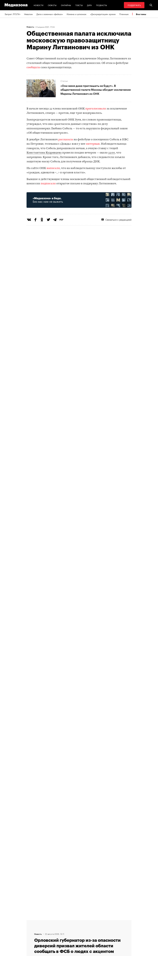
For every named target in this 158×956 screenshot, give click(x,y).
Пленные (124, 14)
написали (53, 168)
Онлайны (66, 5)
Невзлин (28, 14)
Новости (39, 5)
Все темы (141, 14)
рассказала (65, 139)
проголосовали (95, 108)
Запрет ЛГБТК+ (12, 14)
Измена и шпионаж (76, 14)
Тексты (79, 5)
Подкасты (101, 5)
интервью (93, 144)
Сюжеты (52, 5)
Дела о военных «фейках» (49, 14)
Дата (89, 5)
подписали (48, 183)
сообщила (33, 67)
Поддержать (134, 5)
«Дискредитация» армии (103, 14)
